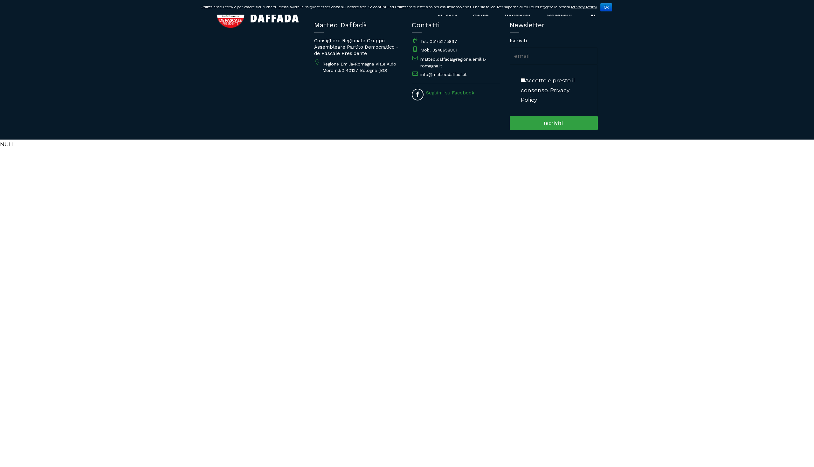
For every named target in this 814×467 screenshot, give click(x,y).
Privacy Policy (584, 6)
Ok (606, 7)
